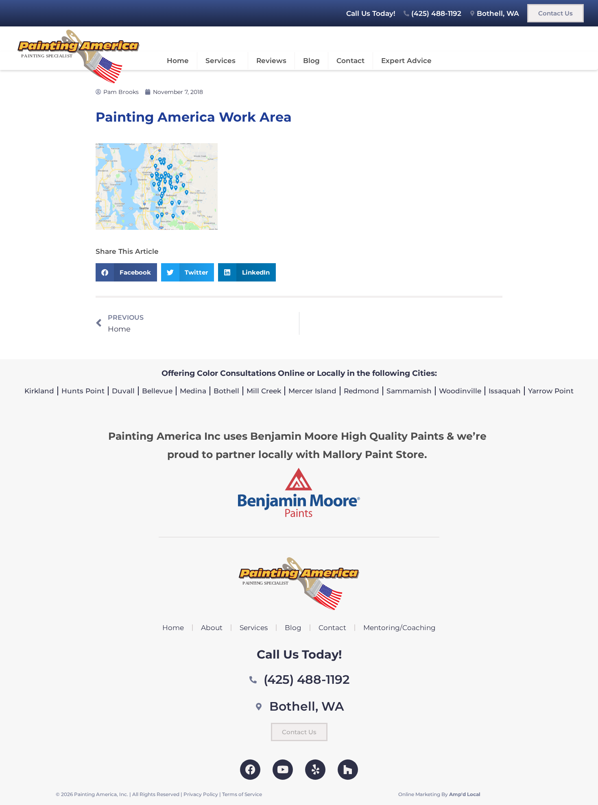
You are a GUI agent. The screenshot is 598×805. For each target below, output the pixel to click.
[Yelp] (315, 769)
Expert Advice (406, 61)
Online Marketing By (439, 794)
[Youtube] (283, 769)
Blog (311, 61)
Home (178, 61)
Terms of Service (242, 794)
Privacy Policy (200, 794)
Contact (350, 61)
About (212, 628)
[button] (126, 272)
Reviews (271, 61)
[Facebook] (250, 769)
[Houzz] (348, 769)
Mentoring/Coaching (399, 628)
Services (220, 61)
